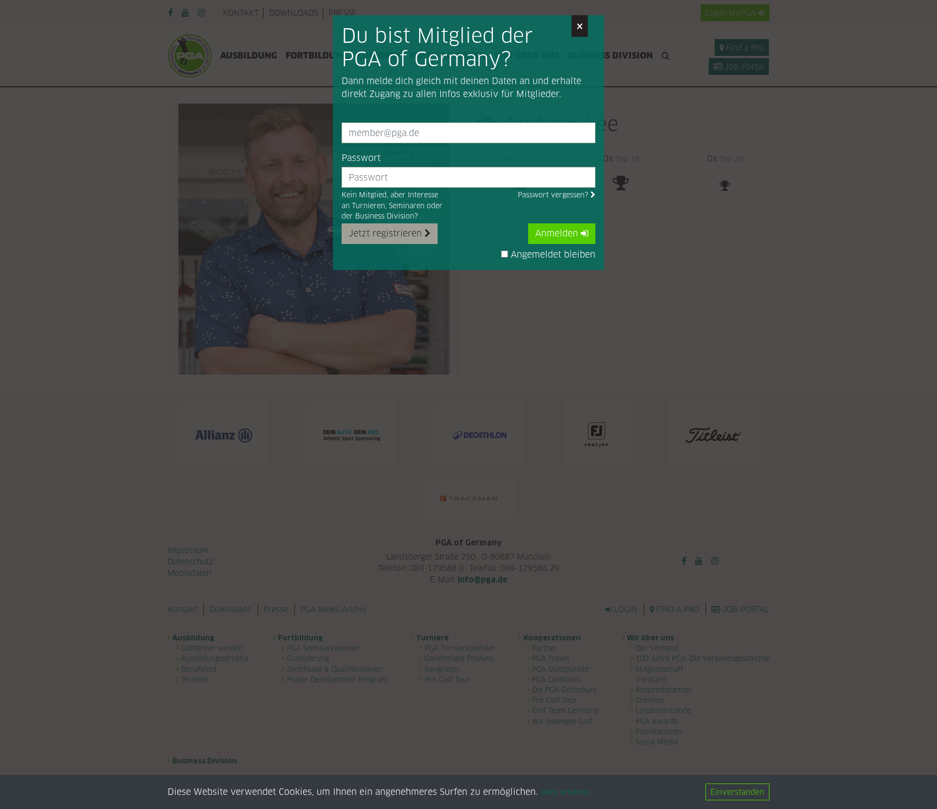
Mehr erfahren (565, 792)
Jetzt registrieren (387, 233)
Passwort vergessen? (554, 195)
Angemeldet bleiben (551, 254)
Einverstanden (737, 792)
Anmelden (558, 233)
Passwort (361, 158)
